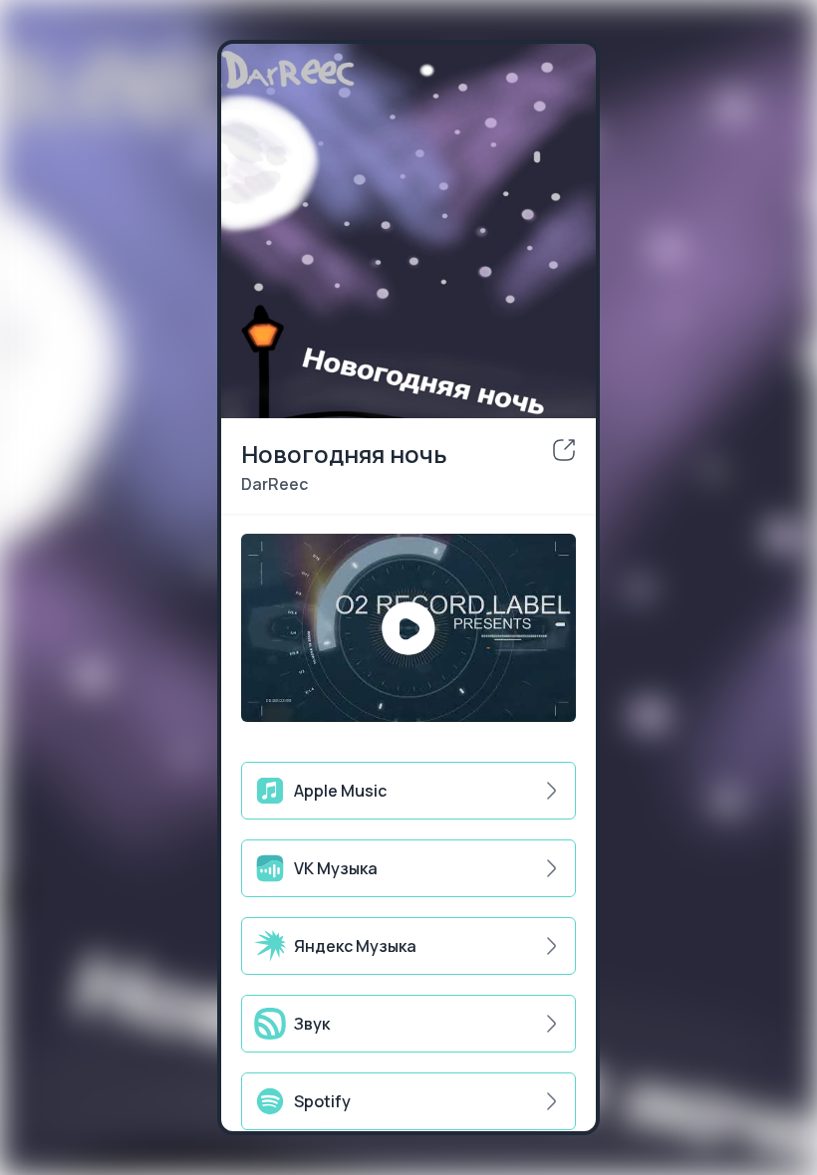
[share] (564, 450)
